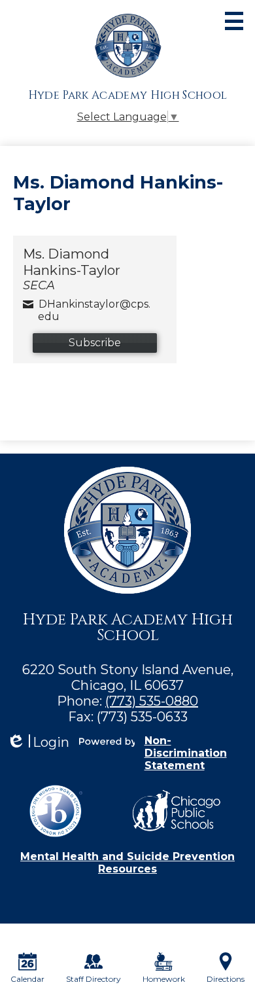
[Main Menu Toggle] (234, 21)
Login (38, 742)
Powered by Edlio (107, 740)
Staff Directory (93, 979)
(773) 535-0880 (151, 701)
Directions (226, 979)
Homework (164, 979)
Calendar (27, 979)
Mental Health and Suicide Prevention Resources (127, 862)
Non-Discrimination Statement (185, 753)
